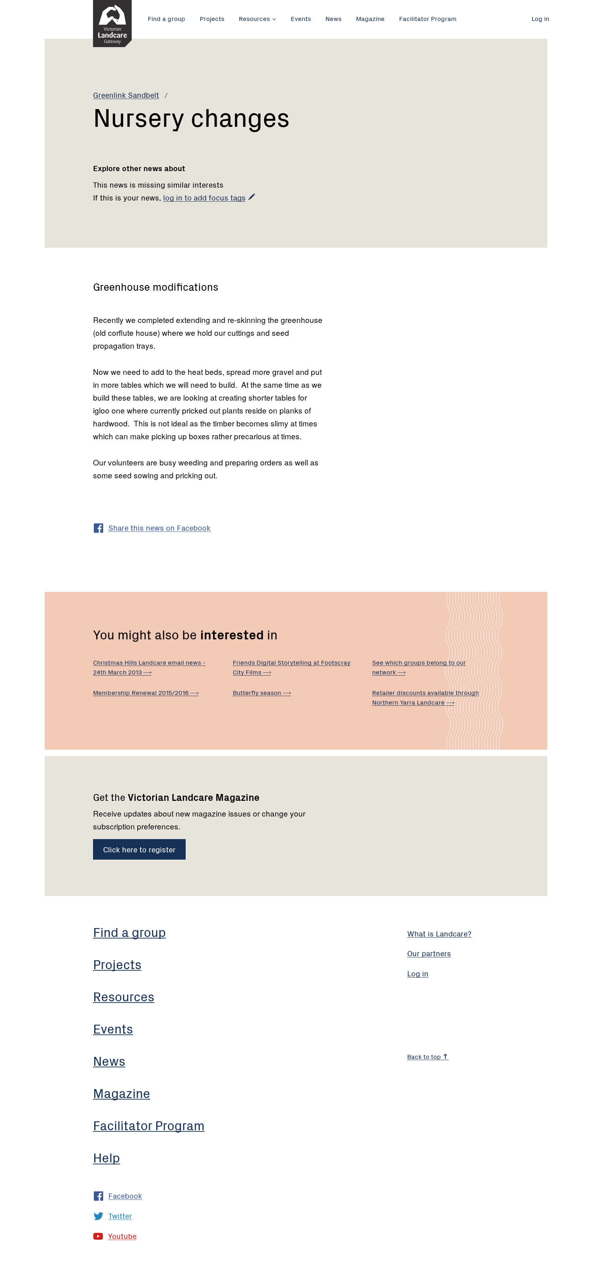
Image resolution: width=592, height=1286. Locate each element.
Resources (254, 18)
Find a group (166, 18)
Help (106, 1157)
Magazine (370, 18)
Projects (212, 18)
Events (301, 18)
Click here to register (139, 849)
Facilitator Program (428, 18)
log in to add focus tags (204, 197)
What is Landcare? (439, 933)
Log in (540, 18)
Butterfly (258, 692)
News (333, 18)
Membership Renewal (141, 692)
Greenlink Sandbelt (126, 94)
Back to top (425, 1056)
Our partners (429, 952)
